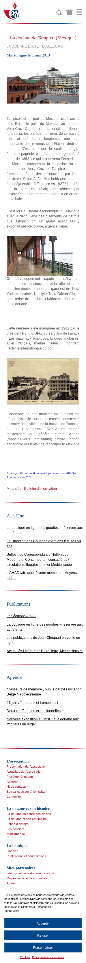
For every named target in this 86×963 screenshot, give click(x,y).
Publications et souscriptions (26, 856)
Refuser (43, 935)
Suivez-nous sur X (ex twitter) (27, 791)
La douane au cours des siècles (29, 814)
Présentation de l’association (27, 766)
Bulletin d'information (40, 488)
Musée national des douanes (27, 878)
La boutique (17, 845)
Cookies (25, 957)
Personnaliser (43, 947)
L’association (18, 761)
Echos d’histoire (18, 824)
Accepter (43, 923)
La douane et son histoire (28, 808)
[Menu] (79, 12)
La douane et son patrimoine (27, 819)
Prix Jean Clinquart (20, 776)
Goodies (12, 851)
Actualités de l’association (24, 771)
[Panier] (69, 12)
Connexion (14, 796)
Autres (11, 883)
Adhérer (12, 781)
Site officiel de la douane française (30, 873)
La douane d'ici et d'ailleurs (35, 46)
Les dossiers (15, 829)
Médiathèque (16, 834)
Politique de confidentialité (48, 957)
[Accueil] (11, 11)
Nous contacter (17, 786)
